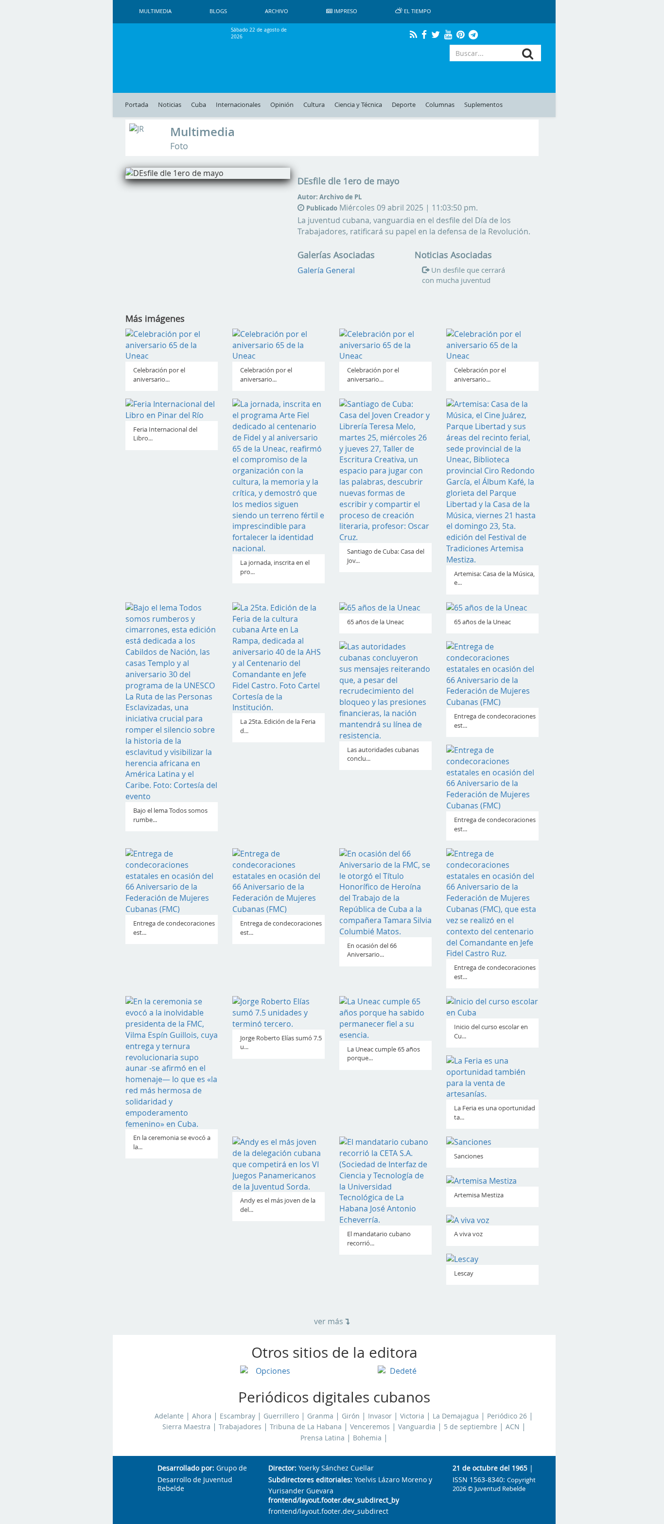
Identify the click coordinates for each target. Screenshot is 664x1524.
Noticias (169, 105)
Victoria (412, 1416)
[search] (527, 53)
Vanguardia (417, 1426)
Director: (282, 1468)
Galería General (326, 270)
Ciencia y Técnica (358, 105)
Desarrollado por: (185, 1468)
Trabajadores (240, 1426)
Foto (179, 146)
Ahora (201, 1416)
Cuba (198, 105)
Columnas (439, 105)
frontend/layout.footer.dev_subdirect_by (333, 1500)
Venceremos (370, 1426)
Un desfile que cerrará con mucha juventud (463, 275)
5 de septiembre (470, 1426)
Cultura (314, 105)
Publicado (321, 208)
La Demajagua (456, 1416)
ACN (513, 1426)
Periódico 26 (507, 1416)
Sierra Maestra (186, 1426)
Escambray (237, 1416)
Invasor (380, 1416)
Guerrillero (281, 1416)
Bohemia (367, 1438)
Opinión (282, 105)
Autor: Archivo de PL (329, 197)
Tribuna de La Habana (306, 1426)
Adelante (169, 1416)
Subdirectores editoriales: (310, 1480)
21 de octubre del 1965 (490, 1468)
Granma (320, 1416)
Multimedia (202, 132)
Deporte (404, 105)
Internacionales (238, 105)
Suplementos (483, 105)
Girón (351, 1416)
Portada (136, 105)
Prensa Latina (322, 1438)
